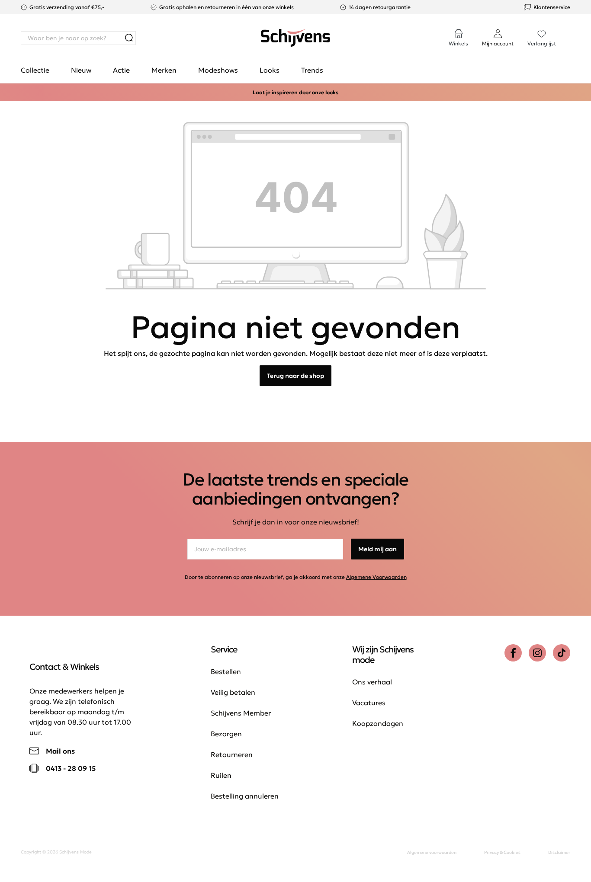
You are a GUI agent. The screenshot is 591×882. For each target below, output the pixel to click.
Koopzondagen (377, 723)
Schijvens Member (241, 713)
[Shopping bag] (569, 29)
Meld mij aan (377, 549)
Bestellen (226, 671)
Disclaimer (559, 852)
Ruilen (221, 775)
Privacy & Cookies (502, 852)
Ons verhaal (372, 681)
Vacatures (368, 702)
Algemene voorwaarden (431, 852)
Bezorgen (226, 733)
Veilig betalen (233, 692)
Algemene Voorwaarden (376, 577)
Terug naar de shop (295, 376)
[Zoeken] (129, 38)
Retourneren (232, 754)
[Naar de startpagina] (295, 38)
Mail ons (60, 751)
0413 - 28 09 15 (71, 768)
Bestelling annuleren (245, 796)
